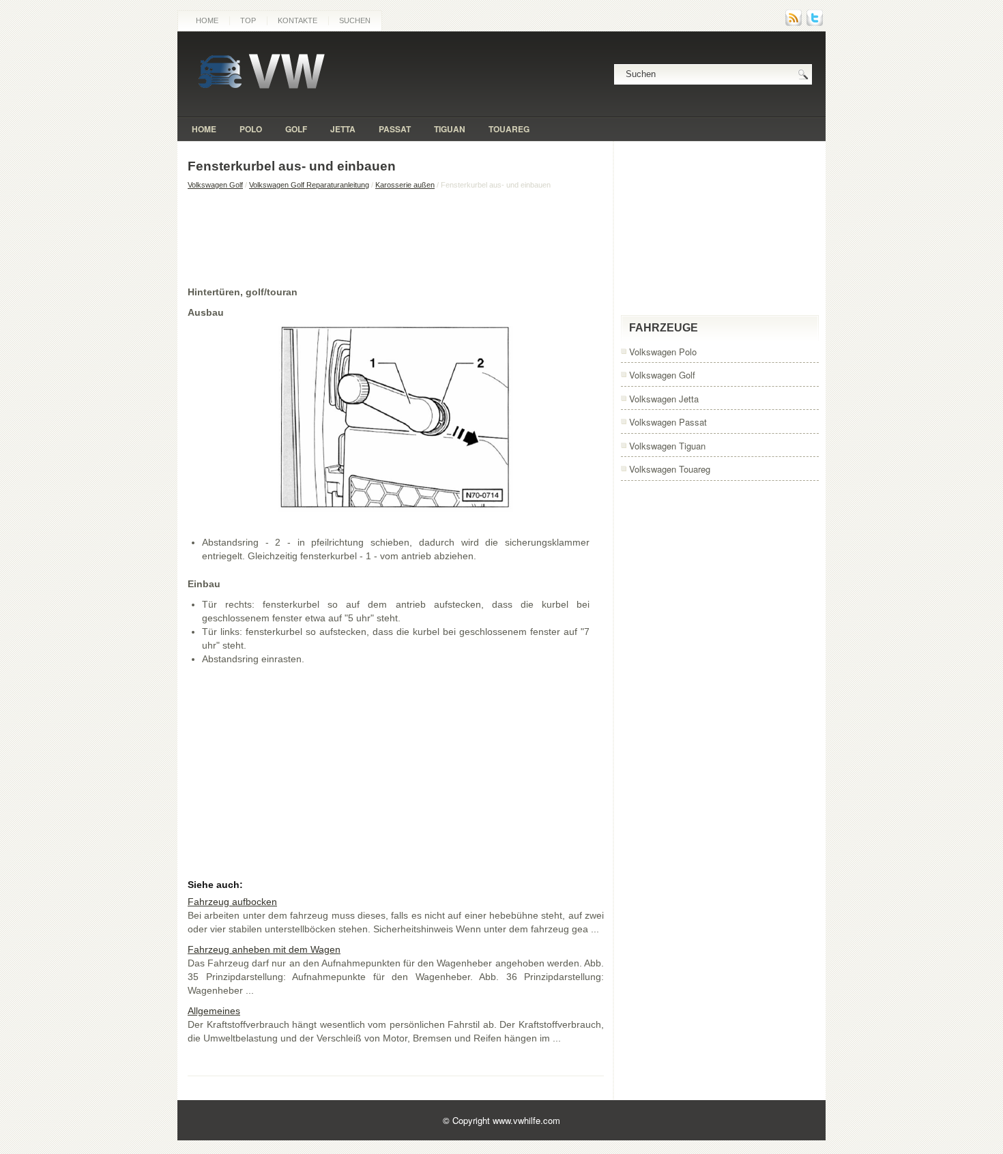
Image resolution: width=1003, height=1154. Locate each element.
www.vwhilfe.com (526, 1120)
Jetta (342, 129)
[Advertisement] (396, 237)
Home (207, 20)
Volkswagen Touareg (669, 468)
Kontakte (297, 20)
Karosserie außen (405, 185)
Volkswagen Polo (663, 351)
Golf (296, 129)
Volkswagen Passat (668, 421)
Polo (250, 129)
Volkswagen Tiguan (667, 445)
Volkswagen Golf (215, 185)
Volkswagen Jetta (664, 398)
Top (248, 20)
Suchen (354, 20)
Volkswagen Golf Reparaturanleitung (309, 185)
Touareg (509, 129)
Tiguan (449, 129)
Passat (395, 129)
